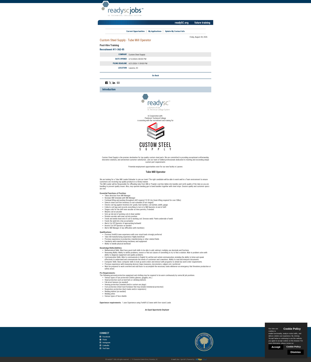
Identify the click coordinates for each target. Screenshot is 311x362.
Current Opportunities (135, 31)
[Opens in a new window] (201, 359)
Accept (276, 347)
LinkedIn (105, 345)
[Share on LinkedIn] (114, 83)
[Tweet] (110, 83)
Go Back (155, 75)
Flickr (104, 340)
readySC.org (181, 22)
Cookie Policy (293, 346)
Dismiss (295, 352)
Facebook (106, 337)
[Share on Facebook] (106, 83)
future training (202, 22)
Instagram (106, 342)
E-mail (173, 359)
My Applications (154, 31)
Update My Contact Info (175, 31)
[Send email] (118, 83)
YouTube (105, 348)
